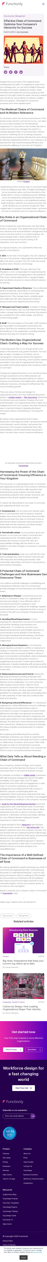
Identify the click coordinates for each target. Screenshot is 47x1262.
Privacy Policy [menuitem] (8, 1241)
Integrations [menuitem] (28, 1183)
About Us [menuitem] (27, 1153)
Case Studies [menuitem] (28, 1162)
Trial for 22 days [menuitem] (9, 1179)
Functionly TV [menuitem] (8, 1220)
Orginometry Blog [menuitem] (9, 1194)
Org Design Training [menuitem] (10, 1211)
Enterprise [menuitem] (6, 1166)
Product (6, 956)
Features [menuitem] (6, 1153)
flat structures (30, 397)
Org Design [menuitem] (28, 1170)
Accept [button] (23, 1257)
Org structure (9, 16)
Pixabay (26, 181)
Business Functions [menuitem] (31, 1175)
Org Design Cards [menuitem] (9, 1215)
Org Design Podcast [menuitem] (10, 1199)
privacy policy (38, 1252)
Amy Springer (22, 32)
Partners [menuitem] (6, 1170)
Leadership (7, 1002)
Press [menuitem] (25, 1158)
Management (20, 16)
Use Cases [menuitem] (6, 1158)
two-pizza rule (33, 827)
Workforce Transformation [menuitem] (34, 1179)
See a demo (32, 1049)
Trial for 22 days (11, 1049)
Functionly (23, 466)
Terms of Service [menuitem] (9, 1245)
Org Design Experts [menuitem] (10, 1207)
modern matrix (14, 397)
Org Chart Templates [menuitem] (11, 1203)
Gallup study (29, 775)
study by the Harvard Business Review (19, 804)
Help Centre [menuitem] (7, 1175)
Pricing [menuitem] (5, 1162)
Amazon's (26, 825)
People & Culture (18, 1002)
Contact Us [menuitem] (28, 1166)
